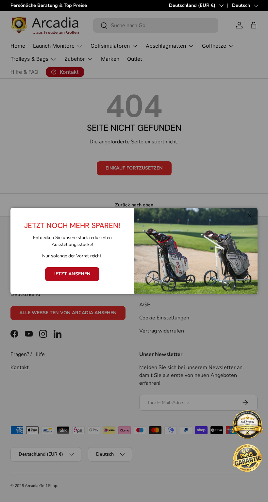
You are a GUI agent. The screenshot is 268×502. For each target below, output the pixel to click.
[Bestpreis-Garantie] (247, 458)
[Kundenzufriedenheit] (247, 425)
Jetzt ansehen (72, 274)
